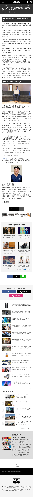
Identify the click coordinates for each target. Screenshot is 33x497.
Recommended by (20, 269)
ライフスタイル (8, 5)
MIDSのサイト (6, 159)
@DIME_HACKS (25, 291)
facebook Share (10, 276)
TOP (3, 5)
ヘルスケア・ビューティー (18, 5)
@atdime (9, 291)
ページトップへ (16, 466)
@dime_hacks (17, 295)
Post (16, 276)
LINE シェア (23, 276)
